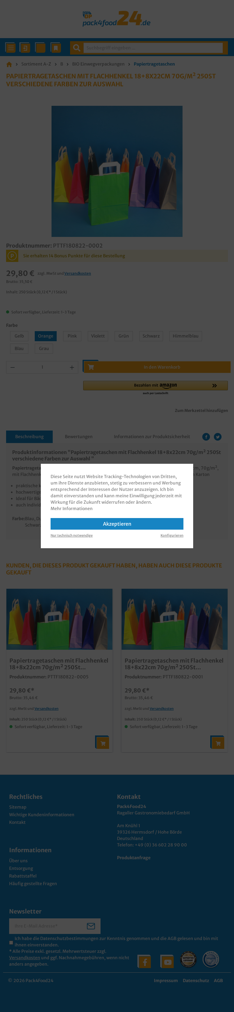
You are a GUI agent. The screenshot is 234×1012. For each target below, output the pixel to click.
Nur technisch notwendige (72, 535)
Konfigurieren (172, 535)
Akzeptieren (117, 524)
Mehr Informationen (72, 508)
